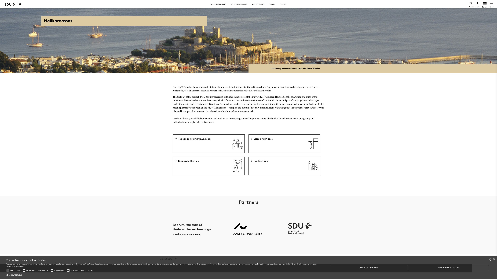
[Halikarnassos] (23, 4)
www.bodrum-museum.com (186, 234)
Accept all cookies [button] (369, 267)
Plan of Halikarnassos (238, 4)
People (272, 4)
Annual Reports (258, 4)
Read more (20, 266)
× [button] (494, 259)
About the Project (218, 4)
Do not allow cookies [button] (448, 267)
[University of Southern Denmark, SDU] (10, 4)
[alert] (248, 267)
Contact (283, 4)
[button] (7, 270)
